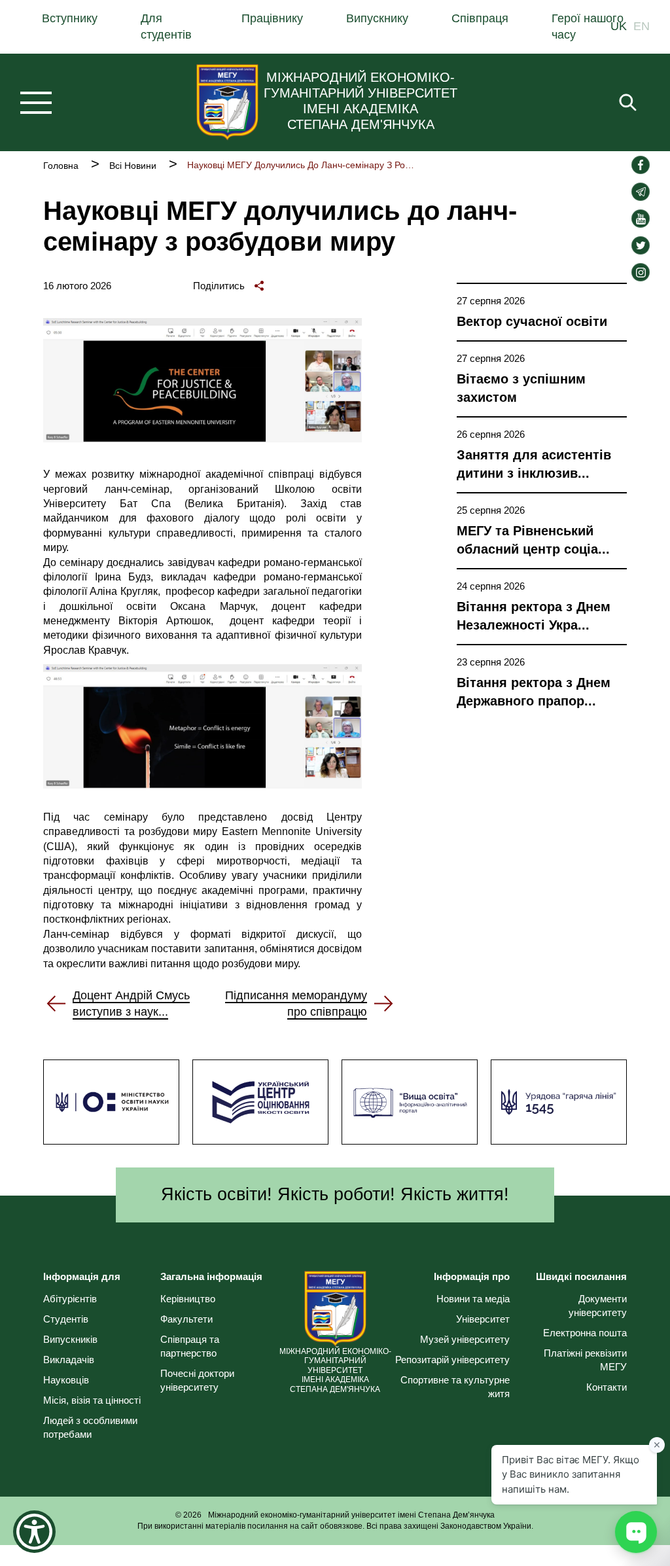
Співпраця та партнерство (189, 1346)
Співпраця (479, 18)
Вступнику (69, 18)
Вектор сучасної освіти (532, 321)
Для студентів (166, 26)
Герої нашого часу (588, 26)
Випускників (70, 1339)
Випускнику (377, 18)
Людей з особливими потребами (90, 1427)
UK (618, 26)
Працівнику (272, 18)
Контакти (606, 1387)
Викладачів (68, 1359)
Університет (483, 1319)
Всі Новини (132, 165)
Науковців (66, 1379)
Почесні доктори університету (197, 1380)
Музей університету (465, 1339)
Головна (61, 165)
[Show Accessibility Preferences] (34, 1531)
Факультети (186, 1319)
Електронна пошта (584, 1332)
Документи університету (597, 1305)
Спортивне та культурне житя (455, 1386)
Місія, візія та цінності (92, 1400)
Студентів (65, 1319)
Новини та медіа (473, 1298)
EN (641, 26)
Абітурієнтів (70, 1298)
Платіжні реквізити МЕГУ (585, 1359)
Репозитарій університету (452, 1359)
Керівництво (187, 1298)
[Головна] (227, 102)
